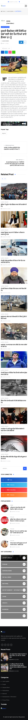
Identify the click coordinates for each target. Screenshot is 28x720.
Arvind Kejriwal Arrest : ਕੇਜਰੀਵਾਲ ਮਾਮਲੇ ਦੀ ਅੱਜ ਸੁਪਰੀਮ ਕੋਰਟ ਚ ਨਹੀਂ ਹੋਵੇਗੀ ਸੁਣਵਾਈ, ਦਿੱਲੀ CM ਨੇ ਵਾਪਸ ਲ (14, 163)
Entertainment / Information (9, 696)
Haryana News (6, 687)
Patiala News (5, 690)
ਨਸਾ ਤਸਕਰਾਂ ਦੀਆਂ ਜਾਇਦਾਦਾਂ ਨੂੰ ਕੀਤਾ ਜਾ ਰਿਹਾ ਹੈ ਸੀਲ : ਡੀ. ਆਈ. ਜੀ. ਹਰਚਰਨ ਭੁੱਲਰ (18, 655)
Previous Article (9, 145)
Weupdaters (22, 717)
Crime (11, 505)
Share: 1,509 (7, 48)
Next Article (19, 159)
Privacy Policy (5, 700)
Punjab (12, 517)
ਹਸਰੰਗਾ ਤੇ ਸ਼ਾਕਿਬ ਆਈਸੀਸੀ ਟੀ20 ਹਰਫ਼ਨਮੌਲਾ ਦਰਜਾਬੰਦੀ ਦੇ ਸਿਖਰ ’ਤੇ (12, 148)
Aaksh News (5, 41)
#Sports (4, 133)
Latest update (10, 11)
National (4, 693)
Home (3, 11)
